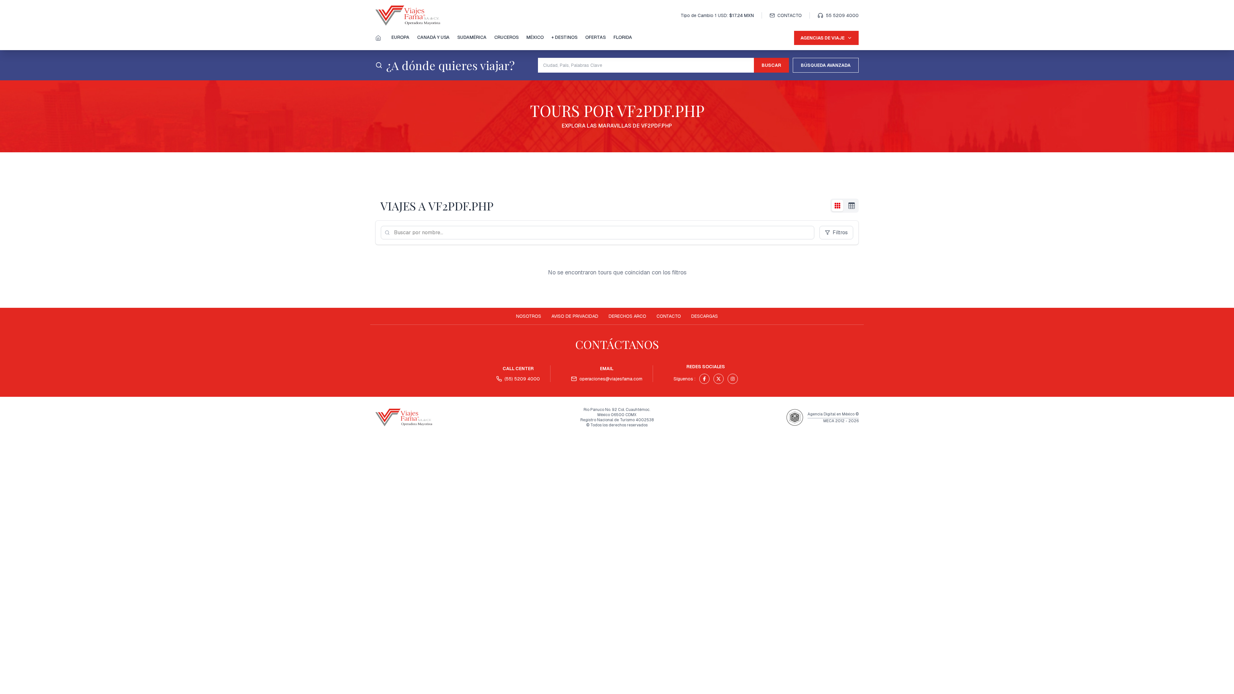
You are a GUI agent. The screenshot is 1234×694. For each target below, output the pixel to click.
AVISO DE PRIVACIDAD (574, 316)
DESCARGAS (704, 316)
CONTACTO (789, 15)
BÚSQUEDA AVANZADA (826, 65)
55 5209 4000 (842, 15)
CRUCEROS (506, 37)
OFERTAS (595, 37)
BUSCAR (771, 65)
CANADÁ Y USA (433, 37)
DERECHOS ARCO (627, 316)
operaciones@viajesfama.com (610, 379)
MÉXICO (535, 37)
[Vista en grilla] (837, 205)
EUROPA (400, 37)
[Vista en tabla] (851, 205)
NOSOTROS (528, 316)
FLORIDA (622, 37)
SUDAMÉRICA (472, 37)
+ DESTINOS (564, 37)
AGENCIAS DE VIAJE (822, 38)
